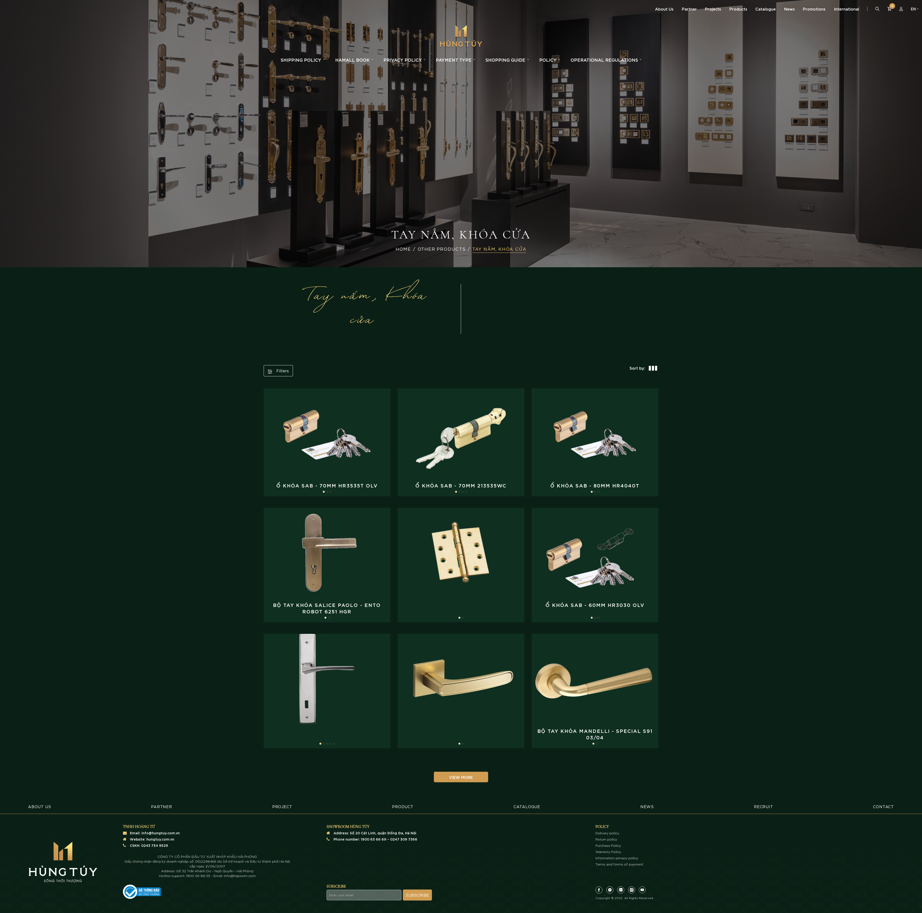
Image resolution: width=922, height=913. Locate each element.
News (789, 8)
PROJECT (282, 806)
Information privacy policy (616, 858)
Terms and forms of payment (619, 864)
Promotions (814, 8)
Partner (689, 8)
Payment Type (454, 60)
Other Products (442, 249)
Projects (713, 8)
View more (461, 777)
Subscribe (417, 894)
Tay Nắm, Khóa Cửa (499, 249)
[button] (324, 492)
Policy (548, 60)
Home (403, 249)
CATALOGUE (527, 806)
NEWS (647, 806)
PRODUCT (402, 806)
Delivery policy (607, 833)
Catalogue (765, 8)
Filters (282, 370)
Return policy (606, 839)
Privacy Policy (402, 60)
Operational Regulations (604, 60)
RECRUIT (763, 806)
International (846, 8)
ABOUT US (39, 806)
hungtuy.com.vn (160, 839)
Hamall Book (352, 60)
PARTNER (161, 806)
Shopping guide (505, 60)
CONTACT (883, 806)
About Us (664, 8)
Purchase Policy (608, 845)
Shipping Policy (301, 60)
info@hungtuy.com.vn (160, 832)
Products (738, 8)
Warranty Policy (608, 851)
